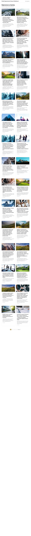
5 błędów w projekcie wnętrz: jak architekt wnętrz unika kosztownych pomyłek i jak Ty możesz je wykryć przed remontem (8, 295)
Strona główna (27, 1)
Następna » (19, 329)
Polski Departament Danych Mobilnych (10, 1)
